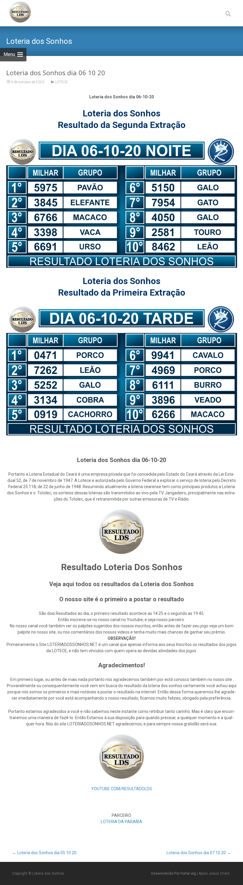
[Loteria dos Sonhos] (15, 12)
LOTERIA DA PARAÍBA (121, 821)
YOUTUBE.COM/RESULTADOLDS (121, 788)
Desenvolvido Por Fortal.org (174, 873)
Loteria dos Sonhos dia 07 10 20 (199, 852)
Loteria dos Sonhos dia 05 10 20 (44, 852)
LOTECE (61, 82)
